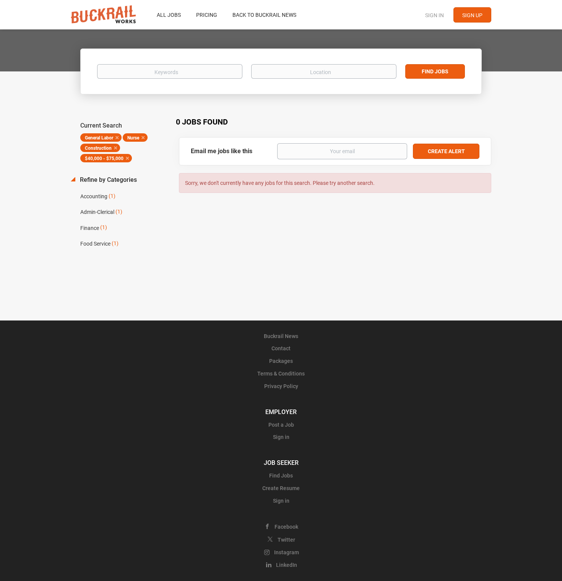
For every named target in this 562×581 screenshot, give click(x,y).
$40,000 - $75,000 (104, 158)
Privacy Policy (281, 386)
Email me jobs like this (221, 151)
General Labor (99, 138)
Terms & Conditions (281, 374)
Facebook (286, 527)
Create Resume (281, 488)
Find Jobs (435, 71)
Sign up (472, 15)
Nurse (133, 138)
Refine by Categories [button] (107, 179)
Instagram (286, 552)
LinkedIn (286, 565)
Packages (281, 361)
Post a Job (281, 425)
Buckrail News (281, 336)
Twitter (286, 540)
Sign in (434, 15)
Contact (281, 348)
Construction (98, 148)
